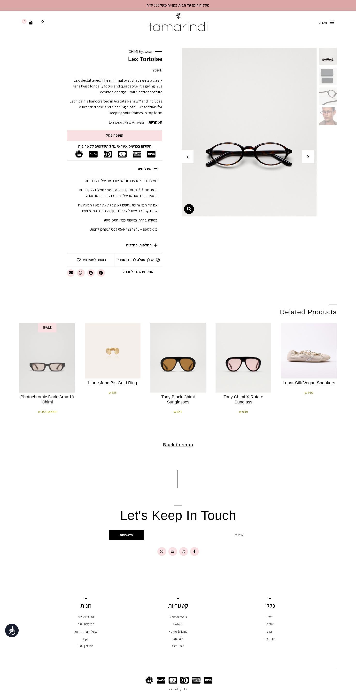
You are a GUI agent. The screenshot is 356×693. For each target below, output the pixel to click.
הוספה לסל (114, 135)
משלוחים (145, 168)
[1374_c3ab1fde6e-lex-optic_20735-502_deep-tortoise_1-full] (249, 132)
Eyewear (116, 122)
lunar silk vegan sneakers (309, 382)
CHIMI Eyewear (141, 51)
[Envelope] (172, 551)
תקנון (86, 639)
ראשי (270, 617)
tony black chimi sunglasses (178, 399)
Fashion (178, 624)
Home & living (178, 631)
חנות (270, 631)
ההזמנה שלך (86, 624)
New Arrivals (134, 122)
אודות (270, 624)
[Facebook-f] (194, 551)
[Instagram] (183, 551)
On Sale (178, 639)
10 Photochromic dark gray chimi (47, 399)
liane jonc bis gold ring (112, 382)
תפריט (322, 22)
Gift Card (178, 646)
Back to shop (178, 444)
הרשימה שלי (86, 617)
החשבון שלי (86, 646)
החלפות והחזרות (139, 245)
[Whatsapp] (161, 551)
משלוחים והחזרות (86, 631)
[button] (308, 156)
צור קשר (270, 639)
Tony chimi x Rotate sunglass (243, 399)
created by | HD (178, 689)
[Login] (42, 22)
